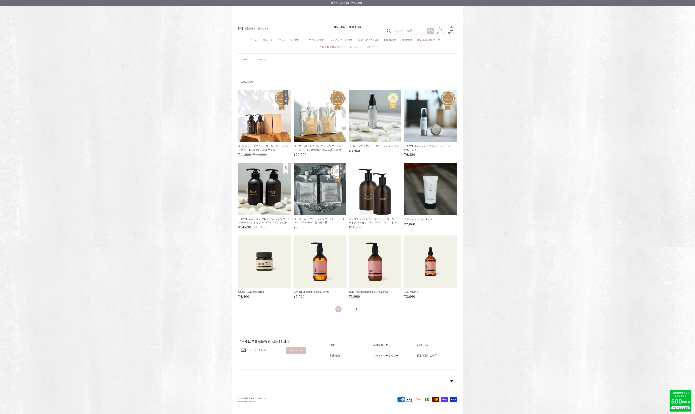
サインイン (296, 350)
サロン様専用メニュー (332, 47)
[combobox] (254, 80)
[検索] (389, 30)
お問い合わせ (424, 345)
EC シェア (356, 47)
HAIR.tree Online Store (347, 27)
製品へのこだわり (368, 40)
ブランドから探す (288, 40)
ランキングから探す (341, 40)
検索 (430, 30)
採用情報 (407, 40)
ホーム (253, 40)
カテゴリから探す (314, 40)
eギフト (371, 47)
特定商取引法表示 (427, 355)
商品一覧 (268, 40)
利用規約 (335, 355)
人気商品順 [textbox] (247, 81)
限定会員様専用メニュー (431, 40)
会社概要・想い (382, 345)
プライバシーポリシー (386, 355)
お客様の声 (390, 40)
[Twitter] (450, 380)
